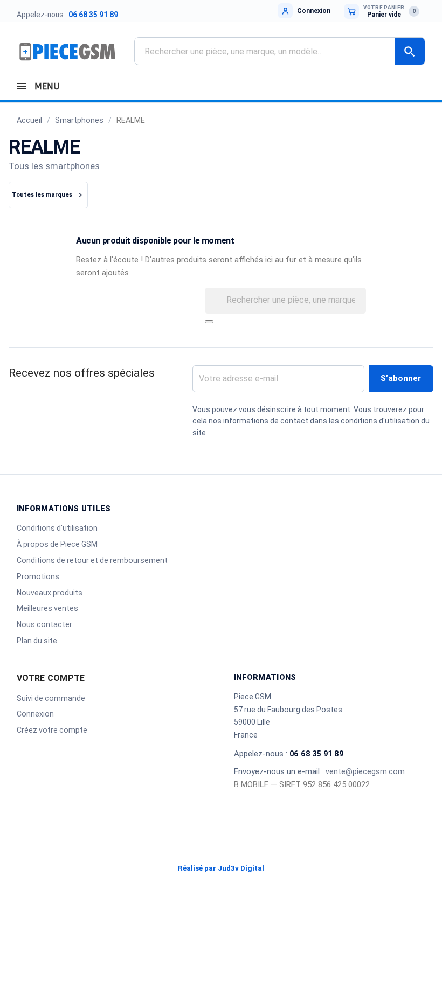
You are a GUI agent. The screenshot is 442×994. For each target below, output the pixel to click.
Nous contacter (44, 624)
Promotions (38, 576)
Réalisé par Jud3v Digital (221, 868)
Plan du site (37, 640)
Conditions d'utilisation (57, 528)
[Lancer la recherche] (209, 321)
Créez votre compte (52, 730)
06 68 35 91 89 (93, 14)
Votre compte (51, 678)
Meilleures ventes (47, 608)
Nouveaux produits (49, 592)
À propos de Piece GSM (57, 544)
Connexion (35, 714)
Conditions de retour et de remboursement (92, 560)
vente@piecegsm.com (365, 771)
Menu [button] (45, 86)
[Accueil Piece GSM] (67, 51)
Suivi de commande (51, 698)
